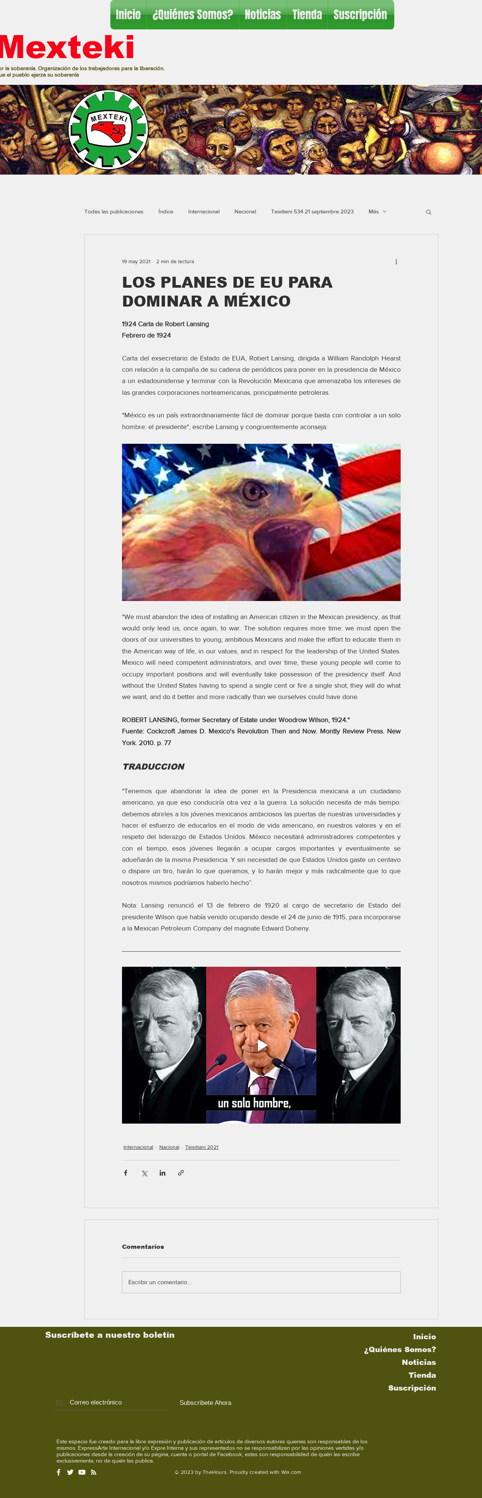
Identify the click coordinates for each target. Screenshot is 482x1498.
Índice (166, 211)
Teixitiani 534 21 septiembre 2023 (312, 211)
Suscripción (412, 1388)
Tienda (422, 1375)
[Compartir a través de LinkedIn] (162, 1172)
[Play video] (261, 1045)
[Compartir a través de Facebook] (125, 1172)
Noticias (419, 1362)
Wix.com (291, 1472)
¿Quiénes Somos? (400, 1349)
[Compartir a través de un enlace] (181, 1172)
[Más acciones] (396, 261)
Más (374, 211)
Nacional (245, 211)
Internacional (204, 211)
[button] (428, 212)
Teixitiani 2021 (201, 1147)
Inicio (424, 1336)
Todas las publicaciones (113, 211)
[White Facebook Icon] (58, 1472)
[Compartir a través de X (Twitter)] (144, 1172)
